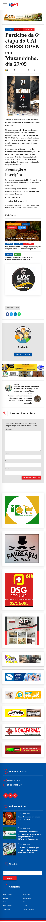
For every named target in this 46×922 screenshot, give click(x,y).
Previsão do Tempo (28, 909)
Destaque (25, 224)
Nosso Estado (7, 905)
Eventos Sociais (27, 898)
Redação (10, 70)
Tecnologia (6, 909)
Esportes (19, 29)
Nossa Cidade (12, 227)
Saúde (25, 905)
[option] (23, 96)
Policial (25, 902)
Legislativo (18, 244)
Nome (7, 453)
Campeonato (9, 307)
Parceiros (22, 227)
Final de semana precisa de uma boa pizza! (21, 238)
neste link (29, 191)
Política (17, 254)
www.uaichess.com (15, 194)
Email (7, 461)
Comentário (9, 429)
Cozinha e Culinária (14, 224)
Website (7, 469)
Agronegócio (26, 894)
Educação (6, 898)
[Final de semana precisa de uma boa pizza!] (23, 231)
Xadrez (17, 307)
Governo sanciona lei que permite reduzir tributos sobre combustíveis (28, 850)
